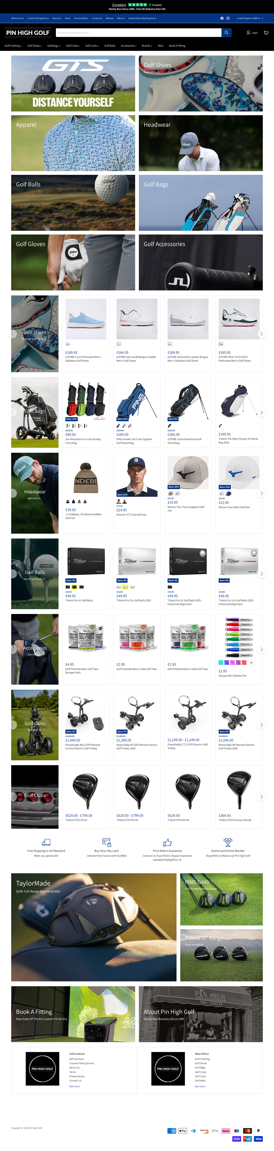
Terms (67, 18)
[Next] (261, 333)
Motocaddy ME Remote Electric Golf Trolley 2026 (236, 746)
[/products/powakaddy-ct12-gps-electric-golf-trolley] (188, 713)
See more (74, 1086)
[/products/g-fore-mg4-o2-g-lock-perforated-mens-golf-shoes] (239, 319)
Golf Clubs (72, 45)
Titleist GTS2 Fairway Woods (235, 820)
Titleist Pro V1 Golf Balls (79, 600)
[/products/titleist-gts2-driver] (85, 788)
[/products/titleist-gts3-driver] (137, 788)
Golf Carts (91, 45)
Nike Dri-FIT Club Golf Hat (131, 514)
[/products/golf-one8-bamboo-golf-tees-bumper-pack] (85, 637)
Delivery (110, 18)
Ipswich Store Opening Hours (142, 18)
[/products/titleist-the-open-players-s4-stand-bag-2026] (239, 400)
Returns (121, 18)
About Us (56, 18)
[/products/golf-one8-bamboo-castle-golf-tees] (137, 637)
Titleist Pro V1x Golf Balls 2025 (133, 600)
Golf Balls (109, 45)
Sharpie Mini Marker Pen (233, 675)
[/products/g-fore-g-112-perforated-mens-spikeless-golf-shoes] (85, 319)
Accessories (128, 45)
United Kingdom (248, 18)
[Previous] (12, 333)
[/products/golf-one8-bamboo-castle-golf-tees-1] (188, 637)
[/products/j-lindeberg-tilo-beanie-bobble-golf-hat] (85, 476)
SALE (160, 45)
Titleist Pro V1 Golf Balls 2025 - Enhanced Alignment (185, 602)
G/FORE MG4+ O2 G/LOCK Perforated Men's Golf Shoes (235, 358)
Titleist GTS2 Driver (76, 820)
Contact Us (97, 18)
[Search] (226, 32)
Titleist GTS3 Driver (127, 820)
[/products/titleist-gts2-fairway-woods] (239, 788)
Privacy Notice (81, 18)
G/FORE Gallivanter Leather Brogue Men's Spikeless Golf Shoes (188, 358)
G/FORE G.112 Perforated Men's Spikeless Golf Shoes (83, 358)
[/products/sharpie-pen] (239, 637)
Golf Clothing (13, 45)
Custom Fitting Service (38, 18)
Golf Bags (53, 45)
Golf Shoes (34, 45)
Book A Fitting (177, 45)
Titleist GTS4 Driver (178, 820)
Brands (146, 45)
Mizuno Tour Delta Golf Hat (234, 507)
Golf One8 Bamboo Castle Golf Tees (136, 669)
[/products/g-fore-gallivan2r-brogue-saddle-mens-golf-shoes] (137, 319)
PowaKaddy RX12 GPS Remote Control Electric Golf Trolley (82, 746)
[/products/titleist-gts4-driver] (188, 788)
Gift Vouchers (17, 18)
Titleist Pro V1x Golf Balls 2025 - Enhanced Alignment (237, 602)
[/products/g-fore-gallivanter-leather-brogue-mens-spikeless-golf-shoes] (188, 319)
